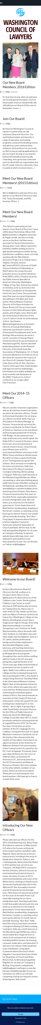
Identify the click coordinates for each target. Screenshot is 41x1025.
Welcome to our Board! (19, 579)
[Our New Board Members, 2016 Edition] (20, 60)
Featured (13, 92)
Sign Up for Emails (9, 999)
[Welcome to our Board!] (20, 563)
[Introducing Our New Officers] (20, 804)
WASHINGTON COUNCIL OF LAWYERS (20, 29)
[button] (2, 2)
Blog (8, 92)
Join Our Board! (14, 119)
